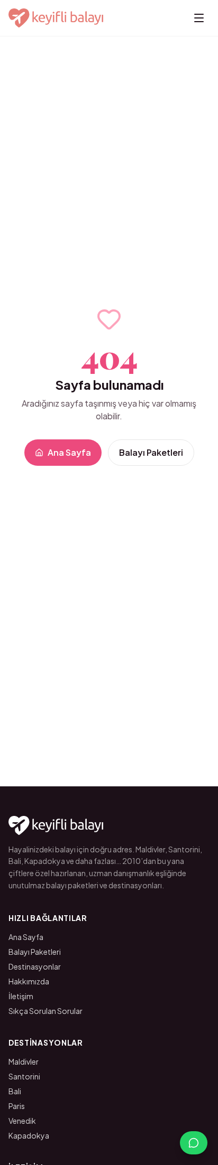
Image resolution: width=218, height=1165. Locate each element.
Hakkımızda (28, 981)
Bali (14, 1091)
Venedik (22, 1120)
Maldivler (23, 1061)
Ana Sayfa (69, 452)
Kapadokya (28, 1135)
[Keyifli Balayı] (55, 17)
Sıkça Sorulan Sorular (45, 1011)
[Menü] (199, 18)
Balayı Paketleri (151, 452)
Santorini (24, 1076)
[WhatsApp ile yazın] (193, 1142)
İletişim (20, 996)
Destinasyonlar (34, 966)
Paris (16, 1106)
